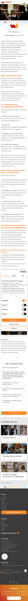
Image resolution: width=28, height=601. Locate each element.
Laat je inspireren (13, 598)
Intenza (14, 31)
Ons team (3, 500)
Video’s (2, 522)
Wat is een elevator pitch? (10, 367)
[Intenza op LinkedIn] (17, 582)
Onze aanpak (4, 498)
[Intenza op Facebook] (10, 582)
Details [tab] (14, 275)
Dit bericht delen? (14, 413)
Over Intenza (4, 496)
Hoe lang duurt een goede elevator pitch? (10, 383)
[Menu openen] (24, 3)
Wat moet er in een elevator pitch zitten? (13, 389)
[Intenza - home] (7, 2)
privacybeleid (15, 572)
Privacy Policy (4, 508)
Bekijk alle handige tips (6, 482)
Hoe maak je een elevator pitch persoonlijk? (12, 401)
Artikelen (3, 521)
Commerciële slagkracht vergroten (8, 546)
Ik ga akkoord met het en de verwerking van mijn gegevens (14, 573)
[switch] (24, 305)
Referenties (3, 505)
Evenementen (4, 524)
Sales (17, 31)
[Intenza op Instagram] (13, 582)
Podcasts (3, 528)
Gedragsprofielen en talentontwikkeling (10, 551)
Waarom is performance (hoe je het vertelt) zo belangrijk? (12, 395)
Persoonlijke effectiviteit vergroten (9, 544)
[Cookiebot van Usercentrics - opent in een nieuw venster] (20, 272)
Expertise (3, 502)
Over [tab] (23, 275)
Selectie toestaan (14, 324)
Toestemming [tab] (5, 275)
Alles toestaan (14, 320)
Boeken (3, 529)
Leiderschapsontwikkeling (7, 548)
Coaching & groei (5, 549)
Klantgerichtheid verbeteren (7, 542)
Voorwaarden (4, 507)
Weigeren (14, 328)
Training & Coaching (5, 503)
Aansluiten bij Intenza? (14, 512)
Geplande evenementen (9, 533)
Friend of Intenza (4, 526)
